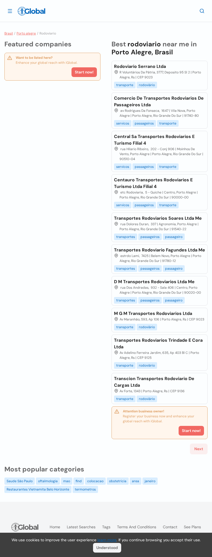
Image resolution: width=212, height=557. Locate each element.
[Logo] (31, 11)
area (135, 481)
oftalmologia (48, 481)
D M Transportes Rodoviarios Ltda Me (154, 282)
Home (55, 526)
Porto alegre (26, 33)
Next (198, 448)
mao (66, 481)
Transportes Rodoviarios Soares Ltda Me (158, 218)
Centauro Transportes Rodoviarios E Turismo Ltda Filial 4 (153, 183)
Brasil (8, 33)
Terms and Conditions (136, 526)
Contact (170, 526)
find (79, 481)
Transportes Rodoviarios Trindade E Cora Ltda (158, 343)
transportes (125, 237)
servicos (122, 123)
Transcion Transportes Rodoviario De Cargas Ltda (154, 382)
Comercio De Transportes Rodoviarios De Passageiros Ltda (159, 101)
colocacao (95, 481)
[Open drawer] (9, 10)
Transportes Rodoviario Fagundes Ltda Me (159, 250)
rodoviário (147, 85)
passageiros (144, 123)
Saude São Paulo (20, 481)
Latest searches (81, 526)
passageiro (173, 237)
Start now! (84, 72)
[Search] (202, 10)
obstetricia (117, 481)
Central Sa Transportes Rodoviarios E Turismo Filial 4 (154, 140)
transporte (124, 85)
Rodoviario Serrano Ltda (140, 66)
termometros (85, 489)
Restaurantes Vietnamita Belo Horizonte (38, 489)
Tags (106, 526)
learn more (106, 539)
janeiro (150, 481)
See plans (192, 526)
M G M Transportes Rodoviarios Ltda (153, 313)
